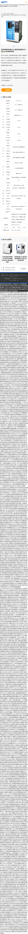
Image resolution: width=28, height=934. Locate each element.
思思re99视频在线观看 (13, 498)
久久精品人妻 (5, 606)
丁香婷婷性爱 (3, 411)
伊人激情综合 (3, 421)
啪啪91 (14, 736)
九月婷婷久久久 (13, 729)
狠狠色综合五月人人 (5, 625)
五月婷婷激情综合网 (12, 442)
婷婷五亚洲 (11, 811)
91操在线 (17, 592)
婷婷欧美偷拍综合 (6, 853)
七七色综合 (23, 865)
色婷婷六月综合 (21, 326)
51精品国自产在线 (7, 667)
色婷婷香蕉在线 (13, 357)
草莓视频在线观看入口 (12, 489)
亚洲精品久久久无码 (10, 905)
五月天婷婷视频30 (17, 816)
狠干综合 (7, 324)
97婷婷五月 (15, 444)
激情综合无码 (16, 841)
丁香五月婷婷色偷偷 (12, 559)
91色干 (22, 574)
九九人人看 (12, 825)
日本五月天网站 (17, 797)
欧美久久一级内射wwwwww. (13, 493)
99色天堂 (21, 514)
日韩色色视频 (3, 592)
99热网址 (17, 552)
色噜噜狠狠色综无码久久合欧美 (11, 745)
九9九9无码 (14, 423)
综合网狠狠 (6, 799)
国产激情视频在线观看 (12, 773)
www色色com (14, 604)
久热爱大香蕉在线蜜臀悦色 (10, 336)
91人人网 (18, 331)
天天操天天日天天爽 (10, 322)
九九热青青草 (12, 446)
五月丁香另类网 (21, 893)
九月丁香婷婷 (3, 872)
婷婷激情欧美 (24, 385)
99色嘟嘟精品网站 (13, 787)
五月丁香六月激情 (6, 312)
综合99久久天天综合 (20, 842)
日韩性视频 (22, 884)
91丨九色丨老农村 (8, 376)
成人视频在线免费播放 (14, 587)
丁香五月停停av (14, 611)
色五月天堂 (22, 611)
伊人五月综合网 (12, 703)
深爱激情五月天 (4, 380)
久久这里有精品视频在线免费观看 (13, 427)
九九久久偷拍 (19, 688)
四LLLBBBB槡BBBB (17, 404)
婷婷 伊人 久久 (20, 635)
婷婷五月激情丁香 (15, 889)
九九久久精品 (13, 795)
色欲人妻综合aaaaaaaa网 (11, 524)
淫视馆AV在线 (3, 639)
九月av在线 (8, 423)
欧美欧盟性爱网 (19, 494)
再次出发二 (3, 359)
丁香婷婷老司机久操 (16, 540)
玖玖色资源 (24, 576)
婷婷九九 (2, 851)
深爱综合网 (3, 702)
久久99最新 (9, 526)
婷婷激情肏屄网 (11, 634)
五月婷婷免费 (6, 907)
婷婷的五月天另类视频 (11, 895)
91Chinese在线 (7, 656)
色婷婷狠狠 (14, 888)
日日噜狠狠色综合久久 (14, 832)
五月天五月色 (11, 903)
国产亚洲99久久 (8, 816)
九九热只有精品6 (4, 353)
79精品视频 (23, 594)
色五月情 (19, 517)
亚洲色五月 (3, 315)
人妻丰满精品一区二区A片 (18, 853)
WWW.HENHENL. (4, 623)
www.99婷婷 (6, 468)
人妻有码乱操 (18, 759)
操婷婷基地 (20, 702)
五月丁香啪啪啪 (4, 352)
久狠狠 (13, 467)
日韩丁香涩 (21, 559)
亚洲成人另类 (9, 578)
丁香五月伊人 (19, 562)
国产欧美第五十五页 (16, 608)
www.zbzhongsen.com (6, 588)
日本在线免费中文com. (11, 910)
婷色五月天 (21, 876)
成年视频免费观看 (19, 317)
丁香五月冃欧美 (12, 785)
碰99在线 (7, 604)
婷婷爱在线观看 (10, 883)
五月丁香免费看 (16, 860)
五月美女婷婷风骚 (6, 696)
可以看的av (14, 296)
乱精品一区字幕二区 (14, 712)
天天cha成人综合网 (12, 301)
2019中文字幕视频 (7, 660)
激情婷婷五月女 (4, 386)
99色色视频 (9, 750)
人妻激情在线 (21, 423)
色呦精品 (9, 893)
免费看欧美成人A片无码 (16, 820)
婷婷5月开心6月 (17, 762)
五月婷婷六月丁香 (15, 907)
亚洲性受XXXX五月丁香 (17, 862)
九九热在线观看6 (15, 312)
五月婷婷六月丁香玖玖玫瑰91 (18, 856)
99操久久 (19, 655)
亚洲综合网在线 (17, 529)
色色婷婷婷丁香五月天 (22, 628)
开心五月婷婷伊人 (12, 491)
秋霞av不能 (14, 844)
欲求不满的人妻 (13, 876)
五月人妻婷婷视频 (18, 359)
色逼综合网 (7, 414)
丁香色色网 (8, 851)
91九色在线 (6, 830)
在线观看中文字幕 (12, 872)
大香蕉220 (15, 538)
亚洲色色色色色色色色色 (10, 655)
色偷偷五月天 (21, 738)
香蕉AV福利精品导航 (21, 930)
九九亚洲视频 (5, 822)
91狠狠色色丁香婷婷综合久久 (19, 566)
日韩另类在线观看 (8, 574)
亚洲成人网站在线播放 (17, 719)
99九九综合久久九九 (22, 623)
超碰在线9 (25, 411)
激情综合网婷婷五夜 (5, 381)
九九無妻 (8, 454)
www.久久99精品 (19, 618)
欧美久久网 (22, 571)
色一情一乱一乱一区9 (15, 463)
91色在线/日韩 (24, 849)
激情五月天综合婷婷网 (11, 609)
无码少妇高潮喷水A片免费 (18, 472)
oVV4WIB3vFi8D (6, 672)
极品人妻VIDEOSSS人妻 (12, 486)
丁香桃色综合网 (10, 364)
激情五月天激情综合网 (5, 829)
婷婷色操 (18, 799)
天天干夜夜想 (21, 397)
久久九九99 (5, 898)
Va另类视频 (21, 855)
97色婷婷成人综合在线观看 (7, 801)
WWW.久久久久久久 (16, 433)
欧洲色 (14, 432)
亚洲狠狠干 (6, 649)
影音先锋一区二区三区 (16, 625)
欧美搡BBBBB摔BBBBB (11, 627)
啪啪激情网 (23, 536)
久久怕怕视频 (20, 609)
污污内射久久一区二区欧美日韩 (10, 420)
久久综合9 (5, 712)
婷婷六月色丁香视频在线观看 (18, 641)
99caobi (16, 583)
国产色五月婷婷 (15, 594)
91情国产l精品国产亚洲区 (8, 695)
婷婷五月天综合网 (16, 374)
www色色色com (4, 487)
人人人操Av (19, 742)
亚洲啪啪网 (19, 474)
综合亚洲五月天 (23, 338)
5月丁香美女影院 (19, 883)
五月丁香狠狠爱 (11, 930)
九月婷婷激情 (6, 453)
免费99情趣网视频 (4, 480)
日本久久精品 (10, 827)
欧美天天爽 (18, 409)
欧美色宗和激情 (6, 795)
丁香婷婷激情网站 (7, 916)
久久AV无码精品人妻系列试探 (7, 393)
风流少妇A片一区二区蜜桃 (10, 752)
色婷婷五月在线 (9, 902)
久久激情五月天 (13, 369)
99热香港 (8, 315)
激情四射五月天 (8, 432)
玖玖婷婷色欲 (19, 728)
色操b (1, 540)
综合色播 (13, 616)
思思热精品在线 (15, 329)
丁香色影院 (9, 294)
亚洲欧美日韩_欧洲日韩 (21, 757)
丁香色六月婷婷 (21, 446)
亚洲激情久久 (21, 752)
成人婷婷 (24, 621)
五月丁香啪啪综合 (13, 352)
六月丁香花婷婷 (15, 500)
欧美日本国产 (18, 501)
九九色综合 (22, 315)
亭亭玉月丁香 (21, 672)
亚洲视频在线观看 (21, 736)
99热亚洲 (7, 632)
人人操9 (5, 552)
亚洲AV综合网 (14, 632)
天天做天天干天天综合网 (6, 797)
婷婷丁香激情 (22, 454)
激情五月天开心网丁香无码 (15, 691)
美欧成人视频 (22, 583)
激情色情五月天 (16, 865)
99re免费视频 (9, 768)
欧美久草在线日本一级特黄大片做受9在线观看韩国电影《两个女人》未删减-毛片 (14, 425)
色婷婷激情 (16, 768)
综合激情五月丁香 (15, 366)
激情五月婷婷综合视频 (11, 726)
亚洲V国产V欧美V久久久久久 (12, 755)
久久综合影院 (3, 413)
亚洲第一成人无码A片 (9, 613)
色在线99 (8, 642)
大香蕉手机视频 (24, 745)
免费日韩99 (8, 444)
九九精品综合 (7, 684)
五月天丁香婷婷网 (21, 362)
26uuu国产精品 (20, 547)
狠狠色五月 (14, 585)
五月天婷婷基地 (21, 830)
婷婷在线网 (23, 799)
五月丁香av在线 (20, 613)
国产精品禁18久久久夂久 (10, 912)
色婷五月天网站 (14, 926)
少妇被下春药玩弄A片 (9, 924)
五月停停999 (20, 872)
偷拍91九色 (3, 670)
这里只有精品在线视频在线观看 (10, 505)
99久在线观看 (8, 743)
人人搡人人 (10, 700)
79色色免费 (3, 517)
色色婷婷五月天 (6, 776)
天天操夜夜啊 (6, 884)
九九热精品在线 (17, 588)
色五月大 (5, 491)
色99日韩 (15, 320)
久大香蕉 (22, 346)
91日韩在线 (9, 630)
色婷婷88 (4, 893)
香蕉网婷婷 (24, 479)
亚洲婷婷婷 (13, 562)
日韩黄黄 (4, 635)
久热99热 (19, 785)
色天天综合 (18, 825)
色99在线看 (5, 439)
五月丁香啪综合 (8, 849)
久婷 (7, 738)
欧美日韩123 (6, 520)
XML (18, 280)
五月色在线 (4, 785)
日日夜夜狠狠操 (19, 792)
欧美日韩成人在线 (11, 635)
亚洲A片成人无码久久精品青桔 (14, 674)
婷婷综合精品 (3, 301)
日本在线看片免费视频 (17, 305)
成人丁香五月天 (6, 557)
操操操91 (4, 400)
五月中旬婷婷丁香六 (8, 644)
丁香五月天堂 (24, 801)
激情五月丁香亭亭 (4, 881)
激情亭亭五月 (14, 454)
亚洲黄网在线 (12, 649)
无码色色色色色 (20, 822)
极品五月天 (3, 430)
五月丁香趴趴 (7, 341)
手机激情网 (3, 630)
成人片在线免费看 (8, 837)
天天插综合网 (8, 674)
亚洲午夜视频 (7, 447)
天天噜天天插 (20, 345)
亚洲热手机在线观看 (5, 310)
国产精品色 (23, 482)
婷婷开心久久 (16, 668)
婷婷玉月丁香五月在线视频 (19, 682)
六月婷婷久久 (12, 661)
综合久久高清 (13, 324)
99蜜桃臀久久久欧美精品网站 (17, 776)
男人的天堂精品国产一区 (12, 637)
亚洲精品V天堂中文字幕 (13, 564)
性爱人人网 (9, 416)
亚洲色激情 (21, 717)
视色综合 (16, 769)
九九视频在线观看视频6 (13, 909)
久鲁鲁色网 (25, 433)
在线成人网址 (3, 747)
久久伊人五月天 (4, 931)
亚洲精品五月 (5, 722)
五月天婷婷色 (7, 602)
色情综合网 (7, 923)
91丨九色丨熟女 (17, 891)
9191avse (19, 743)
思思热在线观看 (18, 376)
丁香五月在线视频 (11, 653)
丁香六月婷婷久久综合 (12, 879)
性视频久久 (18, 639)
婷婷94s (8, 385)
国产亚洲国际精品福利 (11, 326)
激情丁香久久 (12, 623)
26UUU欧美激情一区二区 (8, 576)
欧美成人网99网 (8, 338)
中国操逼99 (24, 520)
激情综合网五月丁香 (20, 675)
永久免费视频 (19, 747)
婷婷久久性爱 (19, 804)
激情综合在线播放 (18, 928)
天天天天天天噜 (8, 775)
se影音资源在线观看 (7, 515)
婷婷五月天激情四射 (22, 432)
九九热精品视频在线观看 (21, 808)
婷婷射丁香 (8, 888)
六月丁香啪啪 (15, 581)
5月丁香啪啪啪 (6, 500)
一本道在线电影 (6, 463)
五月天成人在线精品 (20, 823)
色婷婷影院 (4, 841)
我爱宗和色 (6, 876)
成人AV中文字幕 (13, 738)
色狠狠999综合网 (8, 762)
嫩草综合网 (12, 409)
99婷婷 (24, 296)
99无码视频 (16, 569)
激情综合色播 (19, 789)
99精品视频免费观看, (16, 651)
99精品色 (12, 724)
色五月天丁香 (14, 656)
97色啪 (6, 503)
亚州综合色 (4, 547)
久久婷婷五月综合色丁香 (13, 590)
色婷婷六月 (23, 837)
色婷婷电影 (15, 338)
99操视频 (11, 487)
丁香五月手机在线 (15, 385)
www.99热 (16, 470)
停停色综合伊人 (7, 689)
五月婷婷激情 (20, 729)
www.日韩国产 (9, 928)
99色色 (22, 735)
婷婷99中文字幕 (20, 724)
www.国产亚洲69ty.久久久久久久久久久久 (14, 383)
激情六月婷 (13, 465)
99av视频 (2, 910)
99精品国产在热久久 (16, 851)
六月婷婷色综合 (8, 404)
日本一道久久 (21, 447)
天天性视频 (14, 507)
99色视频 (13, 306)
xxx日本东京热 (6, 306)
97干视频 (22, 841)
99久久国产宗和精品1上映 (18, 754)
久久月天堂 (17, 386)
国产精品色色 (7, 766)
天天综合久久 (20, 353)
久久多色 (14, 893)
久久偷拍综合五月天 (18, 440)
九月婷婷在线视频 (22, 299)
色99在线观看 (20, 900)
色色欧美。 (11, 406)
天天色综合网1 (16, 298)
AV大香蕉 (7, 679)
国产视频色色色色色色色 (6, 320)
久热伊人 (15, 339)
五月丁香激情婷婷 (12, 705)
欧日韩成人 (3, 364)
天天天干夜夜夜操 (7, 534)
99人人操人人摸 (9, 477)
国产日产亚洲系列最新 (19, 644)
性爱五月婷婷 (13, 531)
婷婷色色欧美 (8, 761)
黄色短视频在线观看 (8, 583)
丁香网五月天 (3, 371)
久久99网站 (22, 656)
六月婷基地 (18, 576)
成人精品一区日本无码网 (19, 916)
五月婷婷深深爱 (13, 686)
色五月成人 (8, 484)
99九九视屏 (22, 696)
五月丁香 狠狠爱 (14, 468)
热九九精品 (11, 931)
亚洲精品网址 (20, 573)
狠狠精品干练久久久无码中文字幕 (18, 480)
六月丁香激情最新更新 (19, 427)
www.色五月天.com (22, 428)
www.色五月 (3, 867)
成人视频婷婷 (15, 315)
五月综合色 (16, 630)
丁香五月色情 (23, 378)
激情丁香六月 (16, 849)
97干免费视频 (16, 896)
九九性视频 (7, 611)
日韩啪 (19, 910)
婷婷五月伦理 (11, 693)
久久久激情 (19, 306)
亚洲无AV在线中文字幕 (6, 581)
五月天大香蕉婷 (18, 437)
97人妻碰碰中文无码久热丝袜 (15, 698)
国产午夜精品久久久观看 (13, 809)
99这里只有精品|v (4, 567)
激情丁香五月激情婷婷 (11, 362)
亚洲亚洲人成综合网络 (20, 811)
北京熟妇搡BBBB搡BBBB (20, 543)
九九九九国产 (15, 714)
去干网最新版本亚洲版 (18, 667)
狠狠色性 (23, 390)
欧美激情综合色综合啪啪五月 (12, 479)
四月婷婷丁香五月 (15, 381)
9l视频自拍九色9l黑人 (13, 648)
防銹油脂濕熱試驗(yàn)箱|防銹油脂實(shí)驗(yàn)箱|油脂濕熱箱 (13, 15)
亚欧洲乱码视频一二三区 (11, 614)
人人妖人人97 (6, 794)
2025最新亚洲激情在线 (17, 684)
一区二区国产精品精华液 (18, 829)
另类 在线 (20, 888)
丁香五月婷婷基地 (13, 717)
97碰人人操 (3, 578)
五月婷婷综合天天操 (11, 517)
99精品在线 (19, 634)
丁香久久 (4, 869)
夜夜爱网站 (7, 496)
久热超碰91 (17, 574)
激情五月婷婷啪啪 (21, 369)
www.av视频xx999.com (12, 399)
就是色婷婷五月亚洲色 (12, 599)
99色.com (11, 386)
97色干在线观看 (21, 881)
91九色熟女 (16, 313)
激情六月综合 (18, 695)
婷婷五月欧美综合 (22, 308)
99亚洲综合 (13, 742)
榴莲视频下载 (7, 305)
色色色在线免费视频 (11, 702)
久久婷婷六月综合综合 (14, 378)
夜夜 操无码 (14, 646)
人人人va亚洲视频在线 (14, 460)
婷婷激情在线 (15, 571)
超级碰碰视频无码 (21, 400)
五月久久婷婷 (10, 317)
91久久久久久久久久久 (11, 299)
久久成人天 (17, 801)
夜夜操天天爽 (20, 649)
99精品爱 (7, 366)
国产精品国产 (21, 869)
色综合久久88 (16, 416)
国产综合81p (21, 324)
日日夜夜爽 (17, 837)
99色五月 (23, 529)
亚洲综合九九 (10, 867)
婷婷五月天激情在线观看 (9, 789)
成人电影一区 (23, 637)
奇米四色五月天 (6, 461)
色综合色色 (4, 648)
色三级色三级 (8, 435)
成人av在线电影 (4, 482)
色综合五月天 (15, 597)
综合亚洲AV (24, 668)
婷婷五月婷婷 (23, 561)
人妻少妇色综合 (20, 886)
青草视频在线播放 (13, 855)
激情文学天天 (3, 292)
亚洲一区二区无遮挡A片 (13, 413)
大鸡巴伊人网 (22, 674)
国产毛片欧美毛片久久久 (19, 780)
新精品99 (24, 319)
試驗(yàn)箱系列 (10, 13)
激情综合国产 (23, 909)
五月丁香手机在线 (13, 722)
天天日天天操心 (6, 724)
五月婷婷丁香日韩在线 (19, 708)
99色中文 (4, 498)
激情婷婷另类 (23, 294)
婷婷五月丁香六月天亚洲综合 (16, 815)
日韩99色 (5, 378)
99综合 (11, 390)
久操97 (19, 319)
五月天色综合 (14, 679)
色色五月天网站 (4, 688)
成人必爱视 (22, 486)
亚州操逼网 (7, 842)
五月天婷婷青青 (8, 533)
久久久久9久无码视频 (13, 877)
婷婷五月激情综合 (23, 420)
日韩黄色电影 (16, 294)
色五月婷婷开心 (8, 440)
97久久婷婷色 (14, 672)
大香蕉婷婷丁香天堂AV (9, 334)
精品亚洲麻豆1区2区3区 (11, 839)
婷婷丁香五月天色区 (17, 519)
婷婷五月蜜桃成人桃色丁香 (18, 458)
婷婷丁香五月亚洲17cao (17, 449)
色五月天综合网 (19, 430)
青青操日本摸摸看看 (15, 806)
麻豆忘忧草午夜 (14, 884)
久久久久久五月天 (18, 902)
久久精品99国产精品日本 (8, 618)
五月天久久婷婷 (20, 677)
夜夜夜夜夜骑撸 (17, 733)
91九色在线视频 (18, 327)
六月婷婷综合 (5, 446)
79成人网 (19, 740)
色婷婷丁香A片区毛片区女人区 (15, 355)
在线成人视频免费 (16, 818)
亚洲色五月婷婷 (22, 632)
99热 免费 (12, 461)
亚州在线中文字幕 (15, 453)
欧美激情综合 (21, 898)
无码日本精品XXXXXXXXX (13, 456)
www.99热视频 (19, 924)
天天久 (9, 620)
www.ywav (3, 416)
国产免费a (20, 533)
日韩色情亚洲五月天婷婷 (6, 896)
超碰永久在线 (5, 397)
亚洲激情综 (6, 661)
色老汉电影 (21, 602)
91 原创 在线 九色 (4, 418)
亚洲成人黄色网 (10, 501)
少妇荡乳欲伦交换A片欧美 (6, 545)
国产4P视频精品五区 (9, 527)
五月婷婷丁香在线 (4, 562)
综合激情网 (12, 799)
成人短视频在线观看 (15, 794)
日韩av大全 (15, 674)
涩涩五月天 (15, 451)
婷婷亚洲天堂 (13, 881)
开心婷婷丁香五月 (12, 371)
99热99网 (18, 503)
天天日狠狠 (10, 769)
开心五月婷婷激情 (12, 333)
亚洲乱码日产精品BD (19, 477)
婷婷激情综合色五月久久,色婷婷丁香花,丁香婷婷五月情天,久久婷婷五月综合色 (13, 349)
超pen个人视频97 (22, 388)
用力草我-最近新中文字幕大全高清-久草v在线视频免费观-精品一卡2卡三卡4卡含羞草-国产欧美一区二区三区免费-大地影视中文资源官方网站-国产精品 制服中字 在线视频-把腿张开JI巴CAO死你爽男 (14, 288)
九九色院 (11, 708)
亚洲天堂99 (3, 642)
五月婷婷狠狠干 (9, 512)
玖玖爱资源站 (11, 503)
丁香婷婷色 (11, 346)
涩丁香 (3, 768)
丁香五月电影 (22, 320)
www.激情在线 (10, 735)
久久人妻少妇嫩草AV (16, 555)
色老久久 (20, 665)
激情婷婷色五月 (10, 917)
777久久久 (18, 303)
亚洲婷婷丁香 (17, 827)
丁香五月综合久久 (16, 874)
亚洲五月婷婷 (11, 439)
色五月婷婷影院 (14, 360)
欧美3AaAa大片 (13, 388)
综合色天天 (19, 541)
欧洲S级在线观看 (11, 573)
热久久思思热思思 (22, 926)
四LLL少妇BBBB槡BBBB (16, 663)
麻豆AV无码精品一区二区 (10, 319)
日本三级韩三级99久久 (12, 670)
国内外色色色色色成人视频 (12, 343)
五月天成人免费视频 (18, 750)
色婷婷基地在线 (21, 371)
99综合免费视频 (15, 373)
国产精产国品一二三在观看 (20, 700)
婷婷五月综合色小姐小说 (8, 823)
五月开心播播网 (10, 757)
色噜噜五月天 (10, 778)
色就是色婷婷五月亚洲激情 (12, 836)
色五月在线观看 (12, 628)
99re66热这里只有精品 (16, 554)
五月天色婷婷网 (10, 430)
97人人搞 (17, 346)
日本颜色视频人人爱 (12, 869)
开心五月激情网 (5, 806)
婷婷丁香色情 (8, 780)
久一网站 (5, 811)
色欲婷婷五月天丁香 (21, 292)
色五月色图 (18, 931)
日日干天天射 (8, 529)
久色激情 (9, 566)
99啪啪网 (4, 559)
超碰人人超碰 (8, 782)
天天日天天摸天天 (13, 380)
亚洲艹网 (8, 585)
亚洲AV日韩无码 (11, 747)
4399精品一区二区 (4, 802)
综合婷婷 (20, 442)
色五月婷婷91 (12, 830)
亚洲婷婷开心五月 (16, 621)
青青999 (8, 433)
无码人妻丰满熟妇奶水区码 (10, 345)
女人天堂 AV (6, 926)
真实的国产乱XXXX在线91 (17, 601)
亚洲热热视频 (6, 856)
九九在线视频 (21, 522)
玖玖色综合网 (23, 416)
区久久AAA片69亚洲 (11, 580)
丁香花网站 (16, 514)
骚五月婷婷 (11, 392)
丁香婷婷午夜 (22, 630)
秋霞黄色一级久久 (21, 686)
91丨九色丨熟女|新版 (9, 407)
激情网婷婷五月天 (18, 764)
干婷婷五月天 (5, 409)
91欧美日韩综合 (8, 749)
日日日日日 (22, 712)
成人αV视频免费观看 (14, 783)
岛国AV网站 (11, 764)
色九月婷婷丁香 (11, 292)
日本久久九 (18, 848)
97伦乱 (21, 581)
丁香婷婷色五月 (22, 879)
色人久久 (8, 608)
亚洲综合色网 (22, 769)
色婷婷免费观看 (15, 341)
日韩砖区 (4, 700)
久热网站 (23, 312)
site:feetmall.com (15, 310)
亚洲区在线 (14, 447)
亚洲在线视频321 (10, 677)
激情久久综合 (16, 749)
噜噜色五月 (18, 393)
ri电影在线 (5, 708)
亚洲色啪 (19, 296)
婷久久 (14, 743)
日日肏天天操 (7, 874)
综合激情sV (25, 827)
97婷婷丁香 (19, 834)
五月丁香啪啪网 (19, 475)
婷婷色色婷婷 (11, 547)
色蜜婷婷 (22, 860)
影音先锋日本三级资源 (13, 548)
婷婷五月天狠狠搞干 (17, 921)
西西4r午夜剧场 (13, 397)
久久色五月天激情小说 (9, 848)
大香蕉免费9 (3, 599)
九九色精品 (19, 465)
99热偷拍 (4, 367)
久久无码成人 (7, 329)
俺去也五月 (22, 858)
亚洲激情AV (16, 595)
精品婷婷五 (7, 663)
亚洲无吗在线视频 (6, 681)
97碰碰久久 (9, 736)
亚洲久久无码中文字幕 (12, 771)
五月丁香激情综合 (12, 900)
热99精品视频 (7, 571)
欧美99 (12, 496)
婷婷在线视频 (10, 494)
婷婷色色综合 (23, 597)
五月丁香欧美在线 (14, 710)
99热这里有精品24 (12, 367)
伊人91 (10, 482)
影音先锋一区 (11, 331)
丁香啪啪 (13, 474)
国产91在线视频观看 (22, 580)
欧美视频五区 (16, 561)
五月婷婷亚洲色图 (11, 400)
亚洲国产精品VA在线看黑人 (19, 620)
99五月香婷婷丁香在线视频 (13, 790)
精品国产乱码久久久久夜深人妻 (17, 606)
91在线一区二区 (22, 352)
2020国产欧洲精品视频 (7, 437)
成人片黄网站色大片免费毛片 (11, 721)
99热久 (25, 494)
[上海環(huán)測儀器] (4, 3)
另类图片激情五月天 (9, 792)
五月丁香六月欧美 (12, 740)
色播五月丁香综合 (14, 418)
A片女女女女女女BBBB (14, 707)
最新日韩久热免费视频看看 (19, 515)
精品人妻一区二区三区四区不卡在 (8, 510)
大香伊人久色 (7, 555)
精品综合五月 (17, 390)
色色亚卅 (6, 308)
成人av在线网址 (14, 923)
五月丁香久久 (10, 592)
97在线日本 (3, 294)
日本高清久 (22, 500)
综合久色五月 (9, 508)
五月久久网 (21, 627)
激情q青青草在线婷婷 (7, 569)
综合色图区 (23, 453)
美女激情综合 (3, 809)
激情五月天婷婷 (13, 308)
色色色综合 (9, 891)
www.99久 (4, 693)
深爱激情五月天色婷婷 (20, 917)
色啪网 (3, 472)
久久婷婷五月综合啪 (15, 567)
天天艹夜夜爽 (23, 313)
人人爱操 (22, 749)
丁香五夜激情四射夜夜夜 (17, 484)
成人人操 (9, 298)
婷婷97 (8, 360)
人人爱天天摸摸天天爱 (18, 863)
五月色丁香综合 (7, 616)
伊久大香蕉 (8, 641)
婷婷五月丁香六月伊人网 (16, 802)
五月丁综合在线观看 (15, 557)
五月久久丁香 (14, 681)
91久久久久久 (12, 353)
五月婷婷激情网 (18, 411)
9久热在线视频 (5, 846)
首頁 (4, 13)
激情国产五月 (18, 364)
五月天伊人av (12, 688)
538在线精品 (11, 552)
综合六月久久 (17, 421)
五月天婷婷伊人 (6, 554)
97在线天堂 (5, 707)
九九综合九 (10, 421)
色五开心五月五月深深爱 (16, 846)
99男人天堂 (9, 538)
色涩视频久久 (21, 771)
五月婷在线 (4, 705)
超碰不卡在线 (22, 681)
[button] (22, 240)
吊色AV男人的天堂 (6, 374)
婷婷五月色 (25, 409)
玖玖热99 (15, 533)
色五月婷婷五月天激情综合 (19, 534)
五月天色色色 (5, 783)
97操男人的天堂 (22, 301)
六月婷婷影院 (22, 599)
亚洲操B (3, 435)
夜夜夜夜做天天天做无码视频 (13, 550)
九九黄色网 (13, 303)
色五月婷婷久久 (4, 759)
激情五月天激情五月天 (5, 522)
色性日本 (23, 889)
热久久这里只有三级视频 (13, 536)
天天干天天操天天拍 (20, 487)
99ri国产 (10, 841)
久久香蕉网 (10, 411)
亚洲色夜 (4, 566)
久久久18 (17, 527)
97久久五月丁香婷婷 (10, 728)
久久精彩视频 (18, 467)
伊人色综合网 (22, 524)
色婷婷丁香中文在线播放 (13, 395)
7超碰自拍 (16, 578)
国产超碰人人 (16, 660)
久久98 (2, 496)
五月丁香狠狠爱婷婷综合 (21, 392)
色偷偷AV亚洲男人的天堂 (6, 339)
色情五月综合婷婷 (23, 380)
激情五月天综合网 (4, 390)
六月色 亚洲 (23, 329)
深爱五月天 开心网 (10, 475)
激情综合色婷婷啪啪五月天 (20, 508)
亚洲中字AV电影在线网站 (11, 402)
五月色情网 (7, 914)
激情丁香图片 (5, 388)
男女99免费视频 (11, 834)
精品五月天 (8, 472)
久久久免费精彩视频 (5, 296)
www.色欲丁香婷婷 (8, 543)
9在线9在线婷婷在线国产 (17, 689)
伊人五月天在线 (18, 512)
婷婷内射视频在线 (22, 795)
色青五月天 (3, 538)
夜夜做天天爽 (16, 782)
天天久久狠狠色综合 (22, 895)
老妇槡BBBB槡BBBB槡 (10, 541)
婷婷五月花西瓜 (6, 465)
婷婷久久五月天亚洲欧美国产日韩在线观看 (16, 870)
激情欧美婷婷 (3, 536)
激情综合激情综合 (21, 357)
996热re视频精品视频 (18, 761)
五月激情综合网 (7, 507)
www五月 (22, 548)
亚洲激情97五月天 (13, 898)
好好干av (9, 731)
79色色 (19, 585)
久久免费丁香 (21, 451)
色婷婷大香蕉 (20, 367)
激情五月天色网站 (17, 526)
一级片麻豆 (23, 595)
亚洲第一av (14, 665)
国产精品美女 (24, 590)
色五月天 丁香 (8, 514)
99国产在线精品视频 (10, 804)
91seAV (21, 923)
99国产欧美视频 (22, 510)
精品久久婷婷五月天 (15, 520)
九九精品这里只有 (6, 594)
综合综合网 (14, 602)
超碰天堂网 (3, 433)
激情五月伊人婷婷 (19, 778)
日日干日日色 (16, 482)
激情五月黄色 (9, 359)
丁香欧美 (13, 813)
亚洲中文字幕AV (10, 658)
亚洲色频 (5, 903)
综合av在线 (11, 759)
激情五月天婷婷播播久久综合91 (18, 414)
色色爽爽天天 (20, 661)
